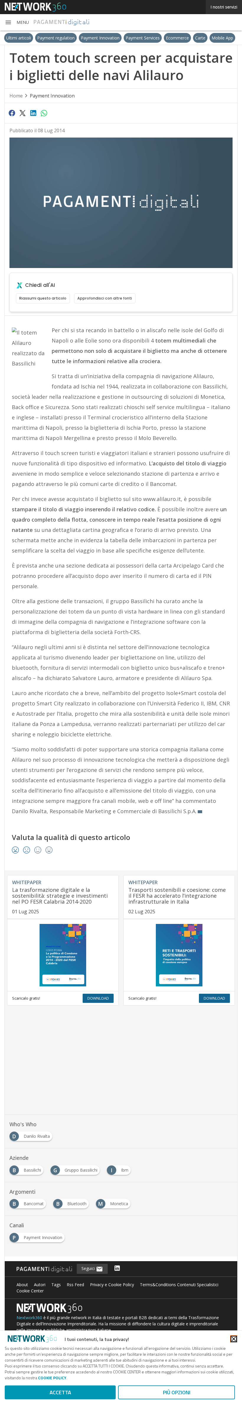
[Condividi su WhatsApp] (44, 113)
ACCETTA (60, 1392)
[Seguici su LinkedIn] (117, 1268)
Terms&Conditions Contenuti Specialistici (179, 1284)
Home (16, 95)
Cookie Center (30, 1291)
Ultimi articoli (18, 38)
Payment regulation (56, 38)
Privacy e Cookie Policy (112, 1284)
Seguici (88, 1268)
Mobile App (222, 38)
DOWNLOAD (98, 998)
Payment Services (143, 38)
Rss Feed (75, 1284)
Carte (200, 38)
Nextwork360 (29, 1317)
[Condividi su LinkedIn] (33, 113)
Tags (56, 1284)
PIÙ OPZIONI (176, 1392)
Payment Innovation (100, 38)
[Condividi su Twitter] (22, 113)
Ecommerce (177, 38)
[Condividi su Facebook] (12, 113)
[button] (17, 22)
